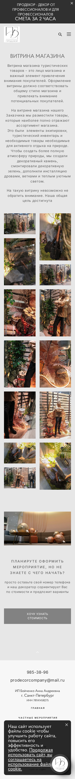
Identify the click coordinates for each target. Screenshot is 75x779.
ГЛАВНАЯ (38, 708)
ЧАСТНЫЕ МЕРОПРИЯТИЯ (37, 717)
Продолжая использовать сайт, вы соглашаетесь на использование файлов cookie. (31, 759)
